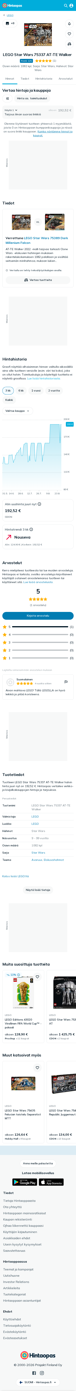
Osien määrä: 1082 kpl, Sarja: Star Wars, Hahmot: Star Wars (38, 68)
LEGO (10, 15)
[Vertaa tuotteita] (69, 44)
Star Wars (38, 852)
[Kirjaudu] (71, 5)
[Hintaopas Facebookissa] (34, 1373)
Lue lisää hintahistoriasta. (44, 378)
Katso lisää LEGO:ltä (15, 876)
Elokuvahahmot (54, 860)
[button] (9, 23)
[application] (38, 457)
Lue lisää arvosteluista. (38, 582)
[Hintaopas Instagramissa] (42, 1373)
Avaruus (37, 860)
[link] (38, 248)
